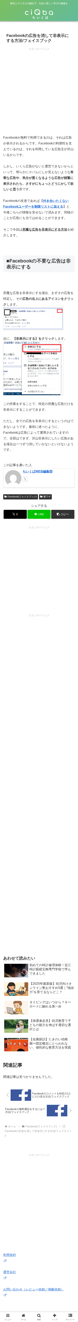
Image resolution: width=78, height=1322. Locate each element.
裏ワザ (47, 496)
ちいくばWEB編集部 (38, 471)
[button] (62, 514)
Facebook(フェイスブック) (22, 496)
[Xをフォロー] (25, 479)
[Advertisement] (39, 90)
